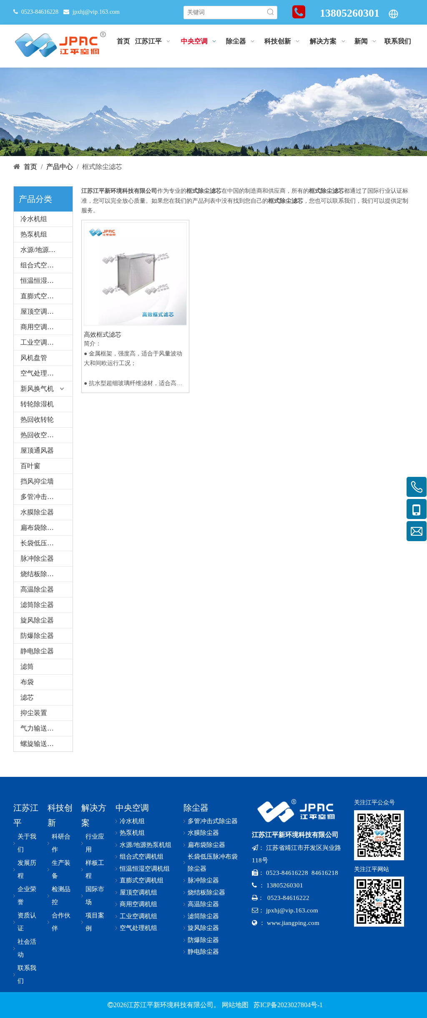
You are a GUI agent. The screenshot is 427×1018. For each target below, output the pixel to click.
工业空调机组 (40, 342)
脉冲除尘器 (37, 558)
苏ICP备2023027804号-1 (287, 1004)
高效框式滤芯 (102, 334)
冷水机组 (33, 218)
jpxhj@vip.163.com (96, 12)
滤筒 (27, 666)
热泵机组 (33, 234)
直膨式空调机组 (43, 296)
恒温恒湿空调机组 (46, 280)
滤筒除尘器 (37, 604)
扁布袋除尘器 (40, 527)
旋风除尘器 (37, 620)
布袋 (27, 681)
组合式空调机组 (43, 265)
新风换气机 (37, 388)
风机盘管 (33, 357)
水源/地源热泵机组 (46, 249)
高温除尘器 (37, 589)
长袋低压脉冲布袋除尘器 (46, 543)
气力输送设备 (40, 728)
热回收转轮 (37, 419)
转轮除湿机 (37, 404)
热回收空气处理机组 (46, 434)
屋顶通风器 (37, 450)
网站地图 (235, 1004)
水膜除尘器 (37, 512)
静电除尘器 (37, 651)
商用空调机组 (40, 326)
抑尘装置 (33, 712)
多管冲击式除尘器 (46, 496)
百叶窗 (30, 465)
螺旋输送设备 (40, 743)
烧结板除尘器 (40, 573)
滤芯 (27, 697)
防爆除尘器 (37, 635)
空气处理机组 (40, 373)
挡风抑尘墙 (37, 481)
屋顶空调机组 (40, 311)
